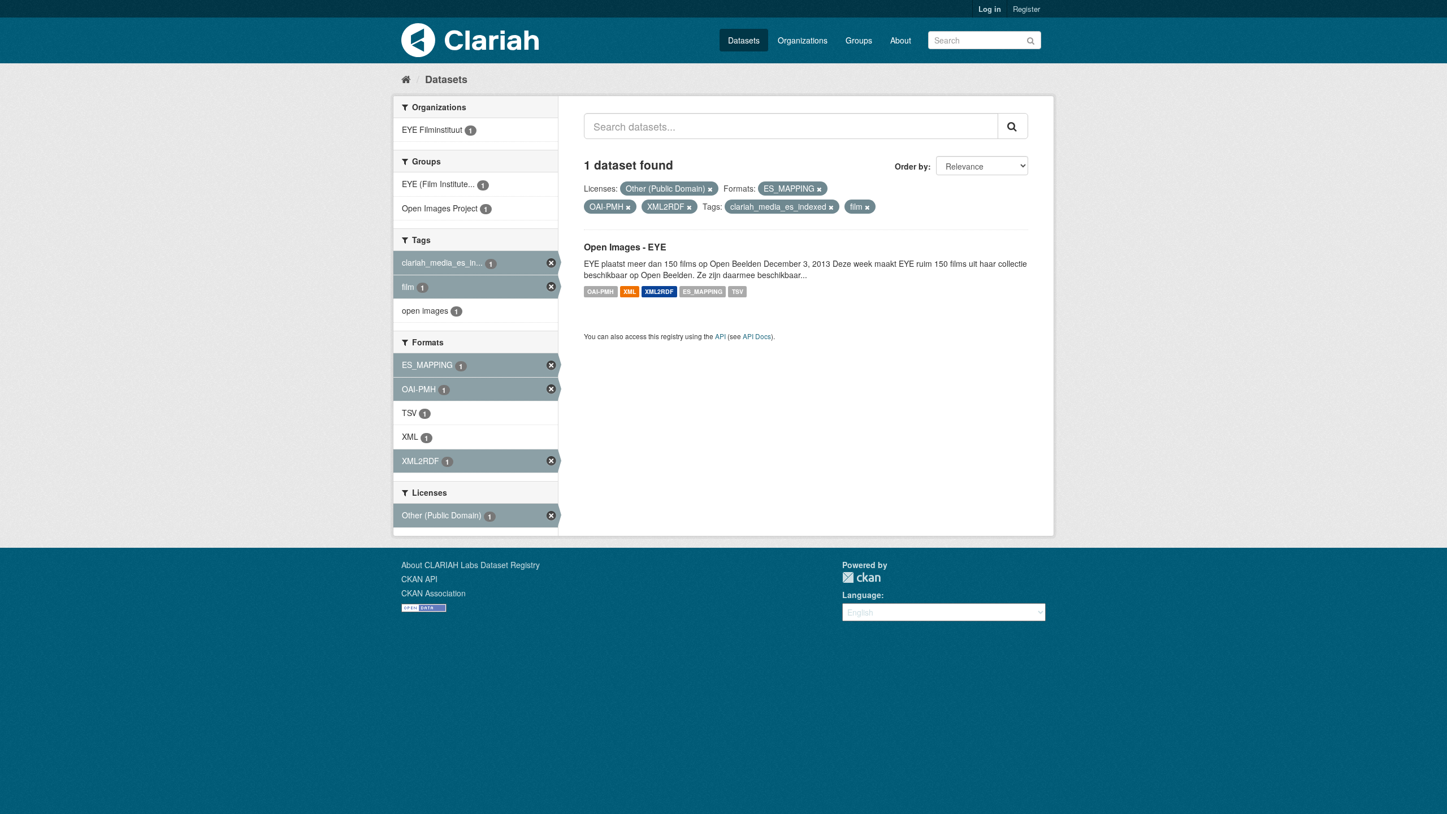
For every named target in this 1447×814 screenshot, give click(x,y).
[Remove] (710, 188)
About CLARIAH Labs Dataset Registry (470, 564)
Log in (989, 8)
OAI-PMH (600, 291)
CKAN (861, 577)
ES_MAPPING (702, 291)
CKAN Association (433, 593)
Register (1026, 8)
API (720, 336)
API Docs (757, 336)
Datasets (744, 40)
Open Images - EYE (625, 246)
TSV (737, 291)
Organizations (803, 40)
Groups (859, 40)
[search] (1013, 126)
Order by (911, 166)
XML (629, 291)
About (900, 40)
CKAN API (419, 578)
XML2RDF (659, 291)
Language (861, 594)
